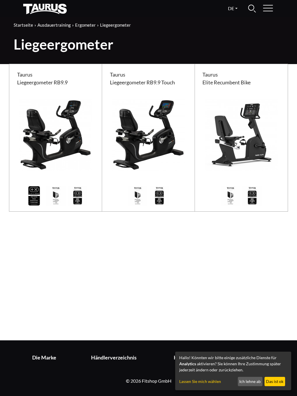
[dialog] (233, 371)
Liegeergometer (115, 25)
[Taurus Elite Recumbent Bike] (241, 134)
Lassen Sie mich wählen (200, 381)
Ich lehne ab (250, 381)
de (231, 8)
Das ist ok (274, 381)
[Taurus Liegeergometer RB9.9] (55, 134)
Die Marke (44, 358)
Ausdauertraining (54, 25)
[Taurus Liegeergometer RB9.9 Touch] (148, 134)
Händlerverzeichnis (114, 358)
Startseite (23, 25)
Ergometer (85, 25)
